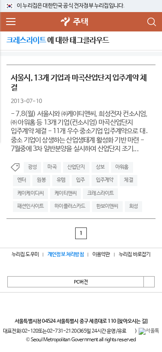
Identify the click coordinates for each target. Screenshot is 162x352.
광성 (32, 167)
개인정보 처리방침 (66, 255)
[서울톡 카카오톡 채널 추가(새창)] (149, 331)
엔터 (21, 180)
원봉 (41, 180)
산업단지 (76, 167)
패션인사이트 (30, 206)
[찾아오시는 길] (132, 321)
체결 (128, 180)
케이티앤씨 (65, 193)
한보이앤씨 (107, 206)
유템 (61, 180)
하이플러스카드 (69, 206)
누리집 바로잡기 (135, 255)
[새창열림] (65, 22)
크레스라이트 (100, 193)
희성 (133, 206)
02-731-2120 (61, 331)
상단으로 (149, 281)
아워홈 (122, 167)
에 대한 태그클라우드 (57, 40)
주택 (80, 22)
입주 (80, 180)
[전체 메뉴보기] (10, 22)
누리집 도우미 (25, 255)
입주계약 (105, 180)
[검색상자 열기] (151, 22)
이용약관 (101, 255)
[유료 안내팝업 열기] (130, 331)
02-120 (30, 331)
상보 (100, 167)
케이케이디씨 (30, 193)
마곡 (52, 167)
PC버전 (81, 282)
